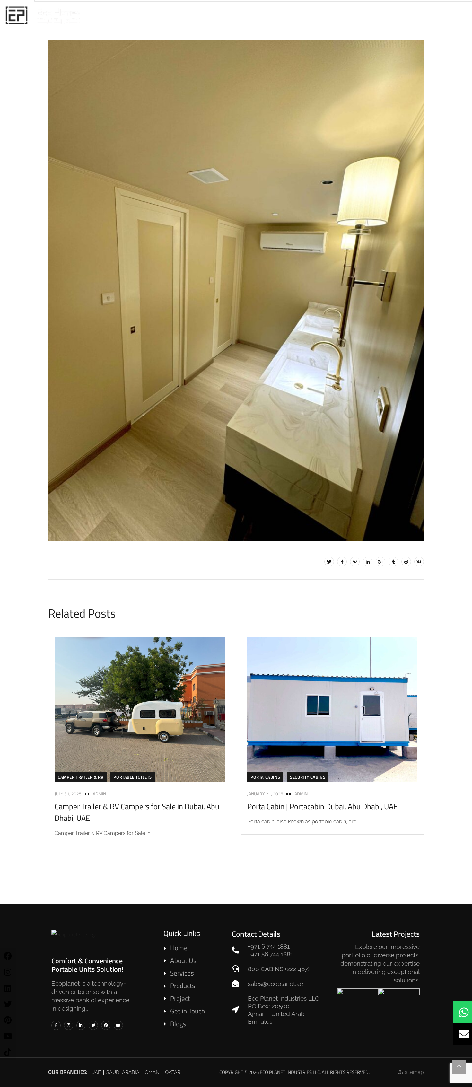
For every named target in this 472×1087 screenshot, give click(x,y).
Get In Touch (357, 15)
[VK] (419, 561)
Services (250, 15)
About (179, 15)
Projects (286, 15)
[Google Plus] (380, 561)
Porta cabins (265, 777)
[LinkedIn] (367, 561)
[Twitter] (329, 561)
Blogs (319, 15)
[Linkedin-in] (81, 1025)
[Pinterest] (355, 561)
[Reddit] (406, 561)
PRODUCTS (213, 15)
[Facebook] (342, 561)
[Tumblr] (393, 561)
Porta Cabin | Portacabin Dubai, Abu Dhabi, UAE (322, 806)
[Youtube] (118, 1025)
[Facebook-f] (56, 1025)
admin (99, 793)
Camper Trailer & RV (80, 777)
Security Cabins (307, 777)
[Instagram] (68, 1025)
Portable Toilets (132, 777)
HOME (151, 15)
